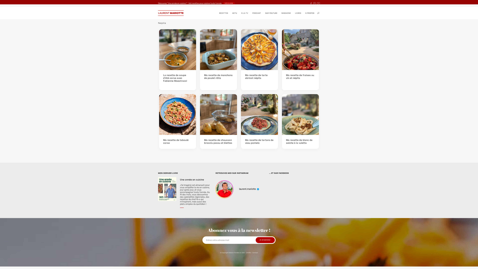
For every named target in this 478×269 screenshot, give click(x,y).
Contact (255, 253)
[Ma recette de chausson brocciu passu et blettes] (218, 114)
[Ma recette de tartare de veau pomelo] (259, 114)
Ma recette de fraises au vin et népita (300, 76)
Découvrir (229, 3)
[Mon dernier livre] (167, 194)
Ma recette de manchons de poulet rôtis (218, 76)
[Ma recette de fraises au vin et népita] (300, 49)
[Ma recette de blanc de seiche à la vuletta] (300, 114)
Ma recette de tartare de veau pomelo (259, 141)
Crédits (248, 253)
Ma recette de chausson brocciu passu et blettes (218, 141)
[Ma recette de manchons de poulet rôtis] (218, 49)
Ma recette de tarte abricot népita (256, 76)
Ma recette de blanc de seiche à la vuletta (299, 141)
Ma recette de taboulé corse (176, 141)
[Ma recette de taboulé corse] (177, 114)
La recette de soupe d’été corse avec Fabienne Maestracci (175, 78)
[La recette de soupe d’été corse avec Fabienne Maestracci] (177, 49)
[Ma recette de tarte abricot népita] (259, 49)
